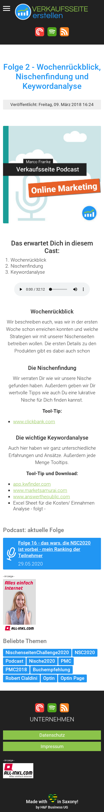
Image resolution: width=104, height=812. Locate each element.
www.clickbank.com (34, 422)
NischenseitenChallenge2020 (37, 652)
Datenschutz (52, 735)
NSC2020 (85, 652)
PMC (66, 661)
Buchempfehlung (51, 670)
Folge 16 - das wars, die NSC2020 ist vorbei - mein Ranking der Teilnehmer (54, 549)
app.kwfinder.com (32, 484)
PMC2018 (16, 670)
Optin (49, 678)
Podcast (14, 661)
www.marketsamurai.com (40, 490)
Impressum (52, 746)
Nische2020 (42, 661)
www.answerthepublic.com (41, 497)
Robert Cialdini (21, 678)
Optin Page (72, 678)
